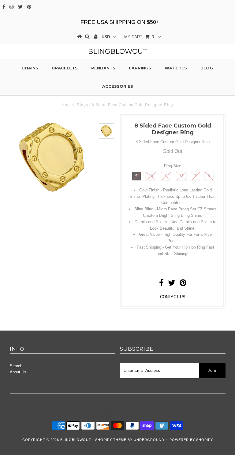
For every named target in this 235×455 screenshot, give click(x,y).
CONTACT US (172, 296)
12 (181, 176)
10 (151, 176)
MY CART (139, 37)
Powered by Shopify (191, 440)
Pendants (103, 67)
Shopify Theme (110, 440)
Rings (82, 105)
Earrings (140, 67)
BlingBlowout (117, 51)
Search (16, 366)
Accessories (117, 86)
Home (67, 105)
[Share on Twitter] (171, 284)
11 (166, 176)
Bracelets (65, 67)
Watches (176, 67)
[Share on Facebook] (161, 284)
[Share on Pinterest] (183, 284)
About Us (18, 372)
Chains (30, 67)
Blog (206, 67)
